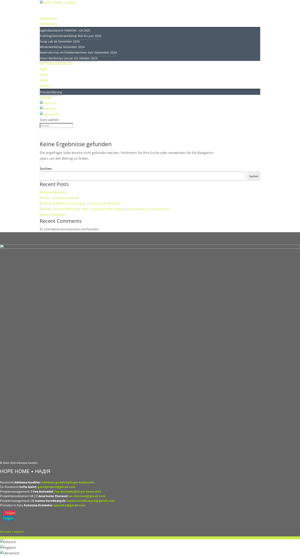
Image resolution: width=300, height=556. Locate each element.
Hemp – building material (59, 198)
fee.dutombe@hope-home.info (77, 491)
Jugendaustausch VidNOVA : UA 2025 (65, 30)
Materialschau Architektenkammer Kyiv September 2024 (78, 52)
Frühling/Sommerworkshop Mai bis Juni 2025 (70, 36)
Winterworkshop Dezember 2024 (62, 47)
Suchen (46, 168)
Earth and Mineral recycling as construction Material (80, 203)
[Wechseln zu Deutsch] (8, 542)
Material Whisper (53, 214)
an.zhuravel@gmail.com (87, 496)
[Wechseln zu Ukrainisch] (10, 553)
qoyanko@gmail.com (69, 505)
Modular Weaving (53, 192)
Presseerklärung (51, 92)
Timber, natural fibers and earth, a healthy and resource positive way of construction (105, 209)
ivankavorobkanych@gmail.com (91, 501)
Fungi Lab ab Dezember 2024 (60, 41)
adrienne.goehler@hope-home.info (67, 482)
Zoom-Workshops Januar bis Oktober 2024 (68, 58)
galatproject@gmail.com (57, 487)
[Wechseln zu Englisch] (8, 547)
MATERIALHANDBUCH (56, 63)
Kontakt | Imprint (12, 532)
